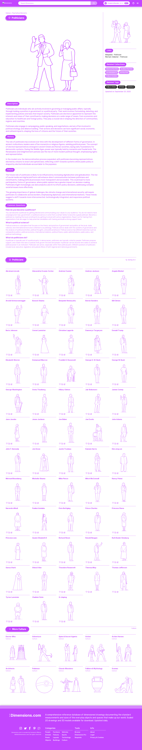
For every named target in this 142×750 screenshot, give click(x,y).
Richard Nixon (64, 538)
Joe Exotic (89, 419)
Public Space (111, 87)
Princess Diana (118, 508)
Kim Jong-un (117, 449)
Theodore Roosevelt (67, 568)
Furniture (56, 732)
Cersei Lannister (39, 330)
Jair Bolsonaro (91, 390)
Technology (66, 737)
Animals (48, 735)
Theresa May (90, 568)
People (47, 732)
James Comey (117, 390)
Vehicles (65, 732)
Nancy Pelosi (117, 478)
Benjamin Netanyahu (67, 301)
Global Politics (126, 69)
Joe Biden (63, 419)
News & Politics (112, 69)
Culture (8, 13)
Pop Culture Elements (19, 13)
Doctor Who (11, 636)
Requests (78, 737)
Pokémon (36, 668)
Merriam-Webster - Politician (116, 57)
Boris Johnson (11, 330)
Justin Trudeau (65, 449)
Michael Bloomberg (13, 478)
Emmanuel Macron (39, 360)
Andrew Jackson (92, 271)
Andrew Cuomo (65, 271)
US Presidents (111, 72)
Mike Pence (63, 478)
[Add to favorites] (7, 295)
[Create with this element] (11, 295)
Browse (77, 732)
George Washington (14, 390)
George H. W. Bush (92, 360)
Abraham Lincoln (12, 271)
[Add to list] (9, 295)
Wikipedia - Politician (113, 55)
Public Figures (111, 76)
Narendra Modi (12, 508)
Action (88, 636)
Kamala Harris (91, 449)
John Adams (117, 419)
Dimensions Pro (80, 735)
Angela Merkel (118, 271)
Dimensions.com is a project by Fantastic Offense (26, 732)
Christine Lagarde (66, 330)
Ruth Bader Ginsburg (120, 538)
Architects (10, 668)
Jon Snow (36, 449)
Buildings (56, 740)
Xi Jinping (63, 597)
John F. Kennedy (12, 449)
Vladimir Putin (37, 597)
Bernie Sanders (91, 301)
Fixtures (56, 735)
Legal (92, 735)
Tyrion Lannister (12, 597)
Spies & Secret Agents (68, 636)
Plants (47, 737)
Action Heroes (118, 636)
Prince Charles (91, 508)
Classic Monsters (66, 668)
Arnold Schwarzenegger (16, 301)
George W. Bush (118, 360)
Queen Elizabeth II (39, 538)
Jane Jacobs (11, 419)
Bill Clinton (116, 301)
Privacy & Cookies (97, 737)
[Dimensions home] (7, 3)
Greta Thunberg (38, 390)
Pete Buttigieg (64, 508)
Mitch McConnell (92, 478)
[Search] (94, 3)
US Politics (124, 72)
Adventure (36, 636)
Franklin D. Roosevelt (67, 360)
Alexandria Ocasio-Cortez (43, 271)
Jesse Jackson (38, 419)
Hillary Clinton (64, 390)
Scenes (115, 668)
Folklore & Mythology (93, 668)
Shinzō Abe (36, 568)
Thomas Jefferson (119, 568)
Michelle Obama (38, 478)
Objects (48, 740)
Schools (130, 87)
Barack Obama (38, 301)
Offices (121, 87)
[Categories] (138, 3)
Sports (64, 735)
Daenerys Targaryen (93, 330)
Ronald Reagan (91, 538)
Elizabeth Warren (13, 360)
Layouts (56, 737)
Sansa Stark (11, 568)
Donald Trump (117, 330)
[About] (133, 3)
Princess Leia (11, 538)
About (92, 732)
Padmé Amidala (38, 508)
